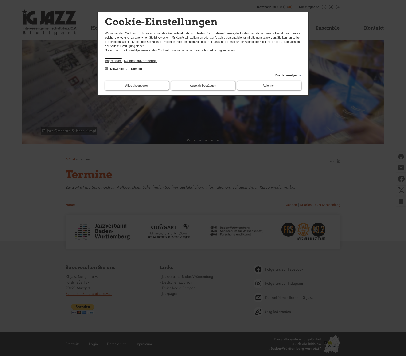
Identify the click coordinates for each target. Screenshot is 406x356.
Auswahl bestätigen (203, 85)
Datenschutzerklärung (140, 61)
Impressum (113, 61)
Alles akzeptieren (136, 85)
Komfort (136, 69)
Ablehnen (269, 85)
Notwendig (117, 69)
